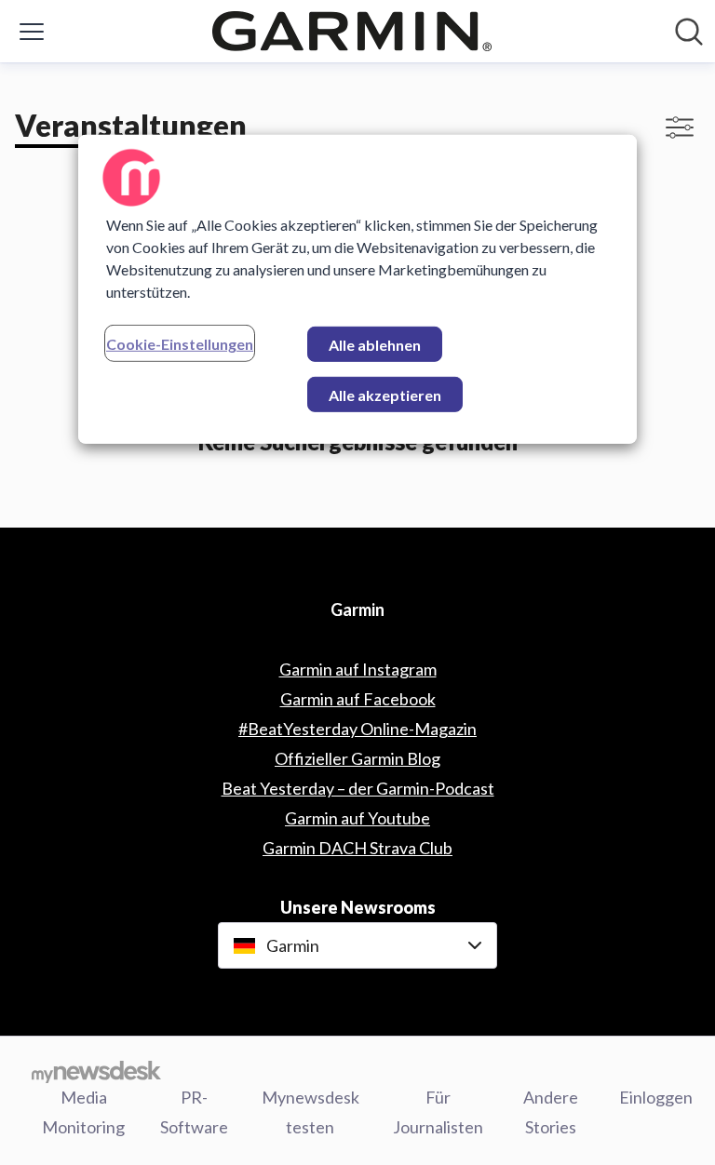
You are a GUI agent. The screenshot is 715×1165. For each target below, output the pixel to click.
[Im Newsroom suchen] (689, 32)
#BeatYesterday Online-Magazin (357, 728)
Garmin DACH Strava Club (357, 847)
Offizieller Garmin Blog (357, 758)
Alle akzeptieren (385, 395)
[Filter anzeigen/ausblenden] (679, 127)
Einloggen (656, 1097)
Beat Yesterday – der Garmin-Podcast (358, 788)
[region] (357, 289)
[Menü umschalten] (31, 31)
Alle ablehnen (375, 345)
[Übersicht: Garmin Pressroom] (352, 31)
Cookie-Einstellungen (179, 344)
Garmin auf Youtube (357, 818)
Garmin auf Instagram (358, 669)
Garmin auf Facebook (358, 699)
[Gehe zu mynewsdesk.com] (96, 1071)
